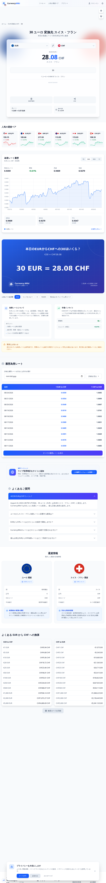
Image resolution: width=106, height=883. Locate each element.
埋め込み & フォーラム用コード (60, 297)
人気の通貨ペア (53, 3)
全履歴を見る (95, 229)
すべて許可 (22, 876)
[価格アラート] (102, 3)
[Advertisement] (53, 14)
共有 (17, 297)
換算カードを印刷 (54, 711)
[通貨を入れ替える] (53, 45)
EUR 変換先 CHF (13, 24)
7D (83, 159)
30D (88, 159)
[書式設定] (101, 10)
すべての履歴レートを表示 (53, 453)
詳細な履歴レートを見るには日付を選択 (17, 371)
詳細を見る (92, 376)
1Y (99, 159)
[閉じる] (95, 871)
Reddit (44, 297)
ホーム (4, 24)
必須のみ (35, 876)
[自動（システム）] (101, 16)
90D (94, 159)
